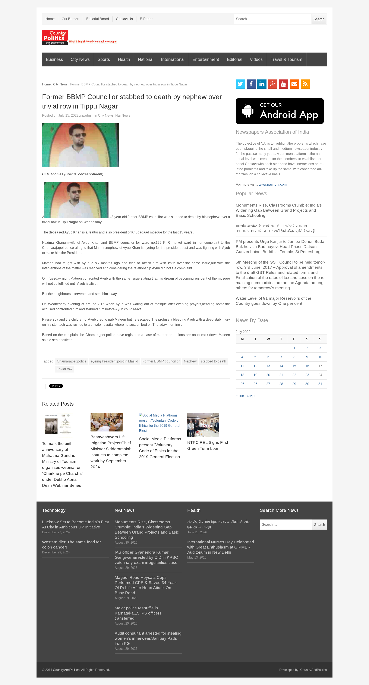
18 (242, 375)
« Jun (240, 396)
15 (294, 366)
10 (320, 357)
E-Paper (146, 19)
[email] (294, 84)
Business (54, 59)
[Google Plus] (272, 84)
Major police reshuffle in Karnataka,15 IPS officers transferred (138, 613)
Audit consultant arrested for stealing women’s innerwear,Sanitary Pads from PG (148, 638)
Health (124, 59)
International (172, 59)
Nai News (122, 115)
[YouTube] (283, 84)
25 (242, 384)
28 (281, 384)
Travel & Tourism (286, 59)
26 (255, 384)
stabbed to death (213, 361)
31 (320, 384)
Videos (256, 59)
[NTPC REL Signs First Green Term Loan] (208, 425)
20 (268, 375)
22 (294, 375)
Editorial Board (97, 19)
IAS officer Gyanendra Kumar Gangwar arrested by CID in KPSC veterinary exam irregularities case (146, 557)
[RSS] (305, 84)
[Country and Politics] (80, 37)
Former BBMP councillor (161, 361)
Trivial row (64, 369)
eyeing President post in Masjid (114, 361)
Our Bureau (70, 19)
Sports (104, 59)
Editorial (234, 59)
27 (268, 384)
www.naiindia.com (273, 184)
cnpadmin (86, 115)
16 (307, 366)
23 (307, 375)
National (145, 59)
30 (307, 384)
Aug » (250, 396)
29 (294, 384)
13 (268, 366)
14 (281, 366)
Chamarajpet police (71, 361)
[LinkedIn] (261, 84)
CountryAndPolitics (66, 670)
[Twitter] (240, 84)
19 (255, 375)
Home (50, 19)
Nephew (190, 361)
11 (242, 366)
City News (80, 59)
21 (281, 375)
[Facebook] (251, 84)
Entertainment (205, 59)
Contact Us (124, 19)
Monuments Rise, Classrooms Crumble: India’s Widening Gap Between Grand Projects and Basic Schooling (279, 210)
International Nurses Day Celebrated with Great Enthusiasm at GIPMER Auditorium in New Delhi (220, 547)
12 (255, 366)
